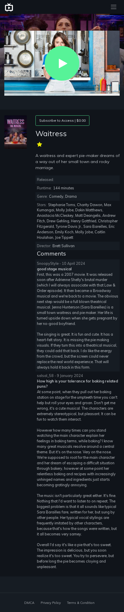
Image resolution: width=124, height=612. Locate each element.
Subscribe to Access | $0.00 (62, 120)
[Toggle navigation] (113, 7)
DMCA (29, 603)
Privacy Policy (51, 603)
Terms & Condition (81, 603)
